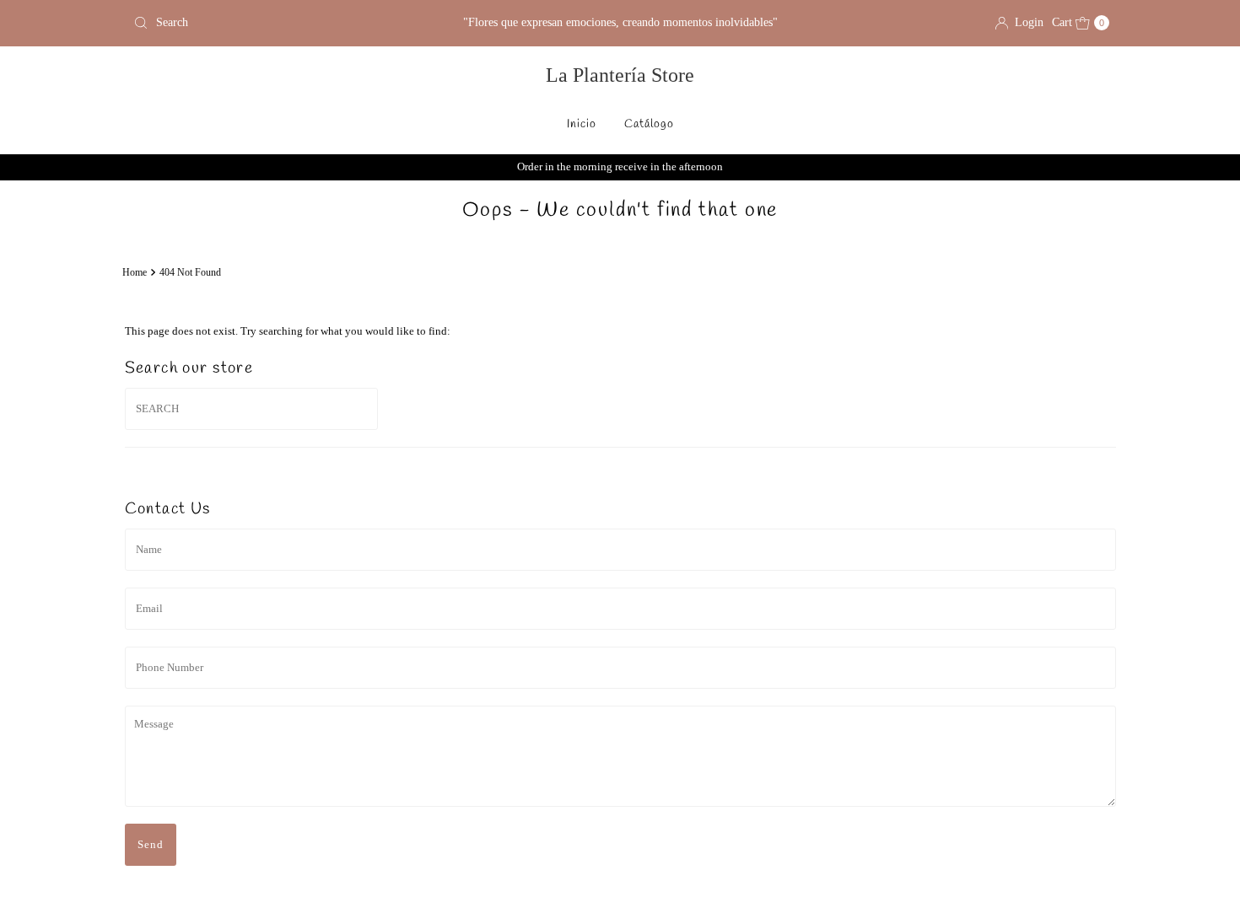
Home (134, 272)
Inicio (581, 124)
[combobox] (286, 23)
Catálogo (649, 124)
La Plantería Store (620, 75)
